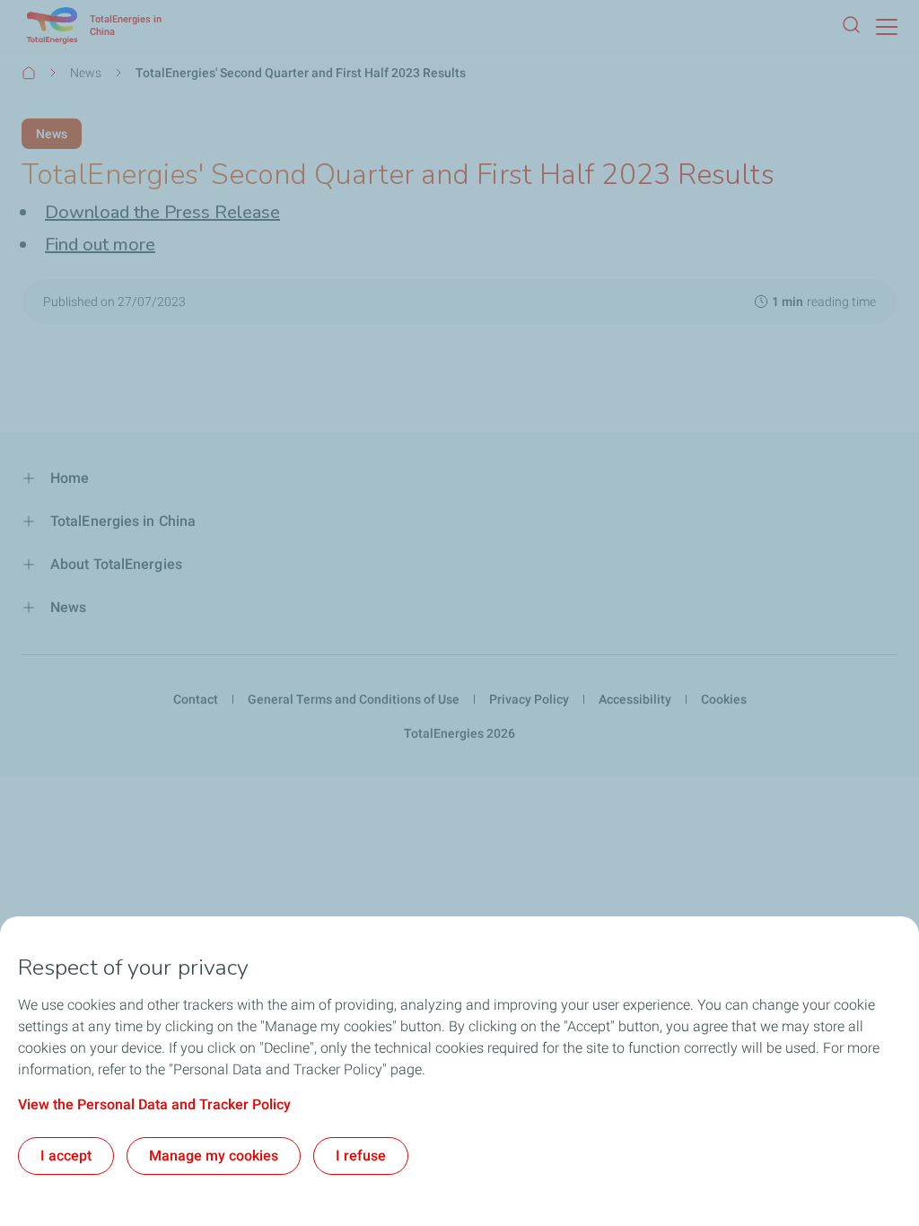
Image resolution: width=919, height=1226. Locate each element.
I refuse (361, 1155)
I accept (66, 1155)
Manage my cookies (213, 1155)
